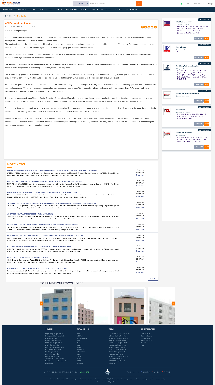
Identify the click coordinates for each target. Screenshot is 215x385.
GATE (79, 334)
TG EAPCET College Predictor (118, 343)
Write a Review (199, 4)
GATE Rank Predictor (115, 358)
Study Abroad (70, 9)
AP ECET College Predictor (117, 340)
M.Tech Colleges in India (53, 349)
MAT (78, 343)
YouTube (167, 372)
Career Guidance (132, 9)
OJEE (79, 358)
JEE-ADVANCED (82, 338)
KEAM (79, 354)
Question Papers (146, 336)
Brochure (199, 38)
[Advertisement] (81, 142)
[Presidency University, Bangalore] (167, 68)
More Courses (45, 9)
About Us (47, 372)
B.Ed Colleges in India (52, 354)
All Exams (80, 363)
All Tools (112, 363)
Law (33, 9)
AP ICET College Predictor (117, 347)
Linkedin (157, 372)
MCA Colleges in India (52, 345)
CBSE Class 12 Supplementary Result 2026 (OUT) (28, 257)
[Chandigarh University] (167, 134)
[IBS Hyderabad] (167, 49)
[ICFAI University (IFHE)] (167, 23)
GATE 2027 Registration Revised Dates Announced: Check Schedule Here (39, 246)
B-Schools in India (51, 338)
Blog (77, 372)
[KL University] (167, 111)
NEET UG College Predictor (117, 352)
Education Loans (146, 340)
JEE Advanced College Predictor (119, 334)
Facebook (130, 372)
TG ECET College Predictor (117, 345)
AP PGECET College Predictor (118, 356)
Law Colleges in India (51, 352)
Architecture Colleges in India (54, 358)
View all (153, 279)
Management (23, 9)
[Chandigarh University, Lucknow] (167, 95)
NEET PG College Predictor (117, 361)
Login (211, 4)
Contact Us (56, 372)
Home (188, 4)
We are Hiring (85, 372)
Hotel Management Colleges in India (56, 361)
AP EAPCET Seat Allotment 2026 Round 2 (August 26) (30, 214)
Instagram (146, 372)
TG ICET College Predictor (117, 349)
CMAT (79, 347)
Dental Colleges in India (52, 356)
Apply (207, 38)
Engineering (8, 9)
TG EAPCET (81, 352)
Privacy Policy (67, 372)
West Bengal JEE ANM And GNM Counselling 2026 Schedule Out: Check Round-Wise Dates (46, 236)
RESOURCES (105, 9)
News (11, 16)
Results (118, 9)
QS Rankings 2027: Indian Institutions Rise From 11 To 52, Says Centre (37, 268)
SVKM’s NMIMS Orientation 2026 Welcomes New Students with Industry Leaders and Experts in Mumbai (52, 170)
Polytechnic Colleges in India (54, 347)
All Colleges (49, 363)
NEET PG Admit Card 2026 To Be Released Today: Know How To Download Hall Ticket (44, 181)
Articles (84, 9)
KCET (79, 361)
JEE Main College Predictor (117, 336)
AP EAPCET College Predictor (118, 338)
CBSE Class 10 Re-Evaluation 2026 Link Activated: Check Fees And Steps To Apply (42, 225)
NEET (79, 345)
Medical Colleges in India (53, 340)
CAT (78, 340)
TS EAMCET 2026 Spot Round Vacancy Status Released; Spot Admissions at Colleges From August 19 (51, 203)
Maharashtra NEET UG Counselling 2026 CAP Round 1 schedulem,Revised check (42, 192)
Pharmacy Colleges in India (53, 343)
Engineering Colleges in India (54, 334)
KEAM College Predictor (116, 354)
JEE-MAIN (80, 336)
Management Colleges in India (54, 336)
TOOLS (94, 9)
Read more (140, 175)
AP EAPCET (81, 349)
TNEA (79, 356)
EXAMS (58, 9)
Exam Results (145, 334)
